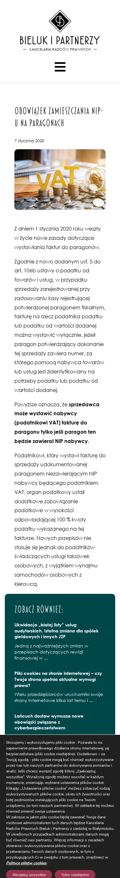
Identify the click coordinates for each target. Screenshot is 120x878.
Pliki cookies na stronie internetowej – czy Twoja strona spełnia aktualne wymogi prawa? (58, 679)
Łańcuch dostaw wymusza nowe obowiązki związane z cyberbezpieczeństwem (49, 721)
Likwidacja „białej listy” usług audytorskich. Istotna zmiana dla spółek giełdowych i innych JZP (56, 630)
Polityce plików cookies (26, 863)
